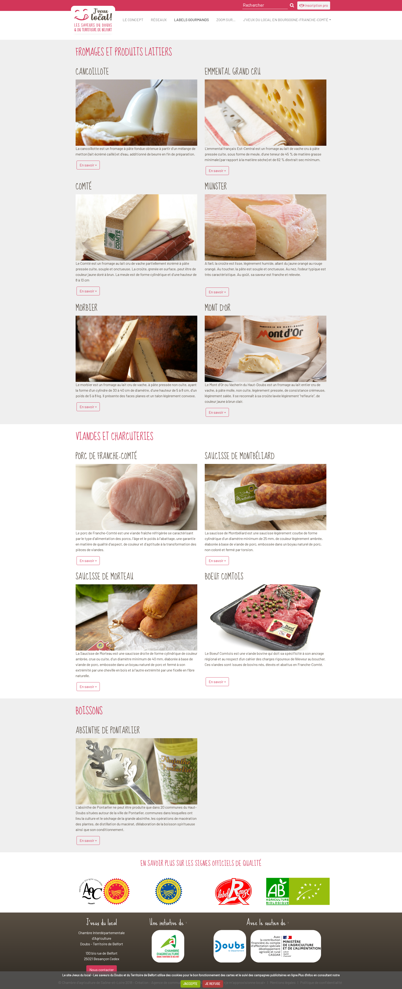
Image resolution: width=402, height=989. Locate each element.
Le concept (133, 19)
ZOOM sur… (226, 19)
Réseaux (159, 19)
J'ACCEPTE (190, 984)
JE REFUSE (212, 984)
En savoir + (88, 165)
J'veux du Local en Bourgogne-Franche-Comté (285, 19)
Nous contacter (101, 969)
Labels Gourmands (191, 19)
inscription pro (316, 5)
